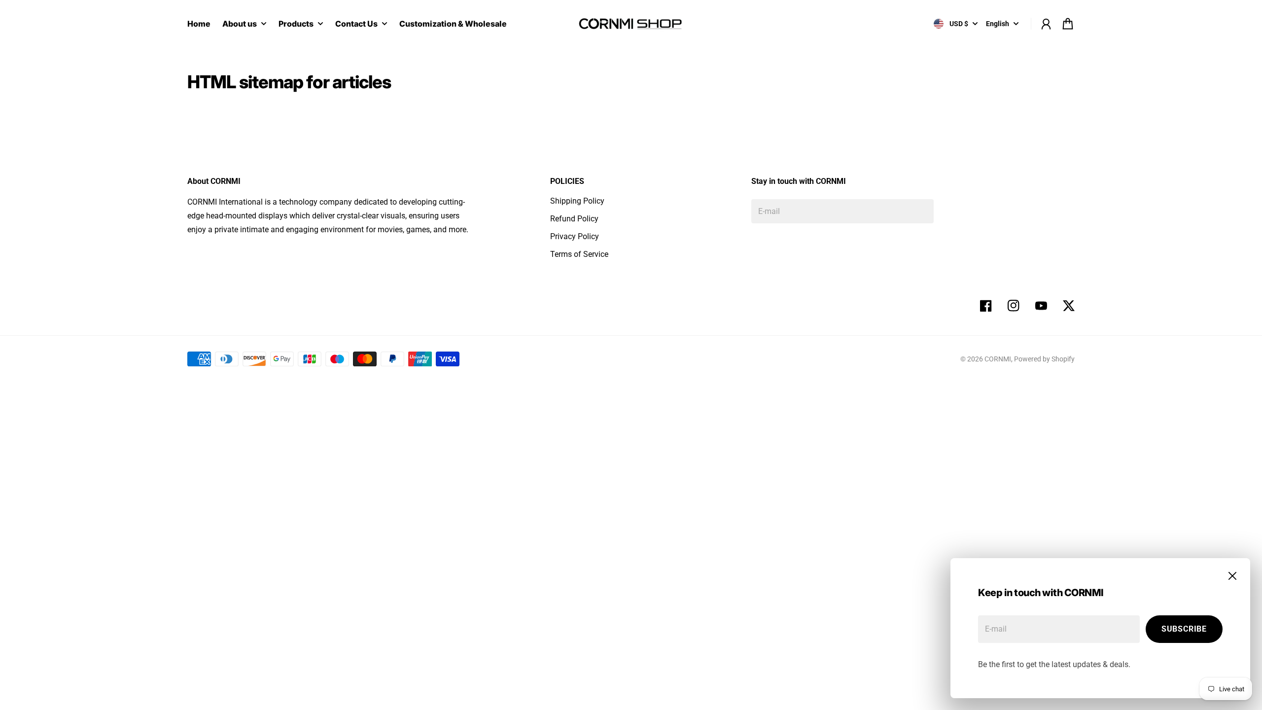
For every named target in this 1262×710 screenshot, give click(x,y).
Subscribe (1184, 629)
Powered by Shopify (1044, 359)
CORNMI (997, 359)
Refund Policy (574, 218)
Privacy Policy (574, 236)
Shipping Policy (577, 201)
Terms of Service (579, 254)
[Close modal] (1232, 576)
